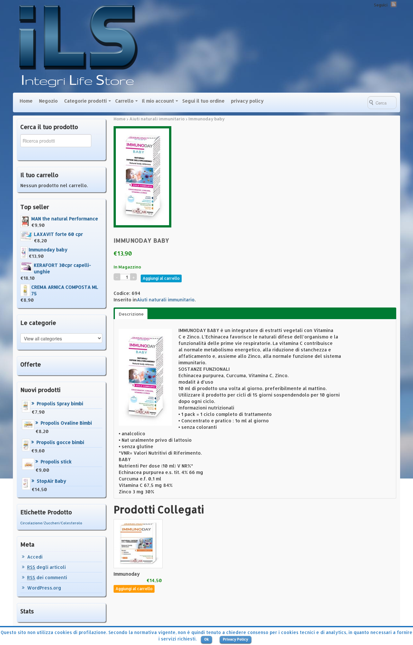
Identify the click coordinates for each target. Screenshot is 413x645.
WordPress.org (44, 587)
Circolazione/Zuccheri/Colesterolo (51, 523)
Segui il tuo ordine (203, 101)
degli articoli (46, 567)
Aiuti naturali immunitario (157, 118)
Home (26, 101)
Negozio (48, 101)
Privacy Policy (235, 639)
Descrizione (131, 314)
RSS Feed (393, 4)
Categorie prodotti (85, 101)
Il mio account (158, 101)
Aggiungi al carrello (161, 278)
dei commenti (47, 577)
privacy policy (247, 101)
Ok (206, 639)
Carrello (124, 101)
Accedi (35, 556)
